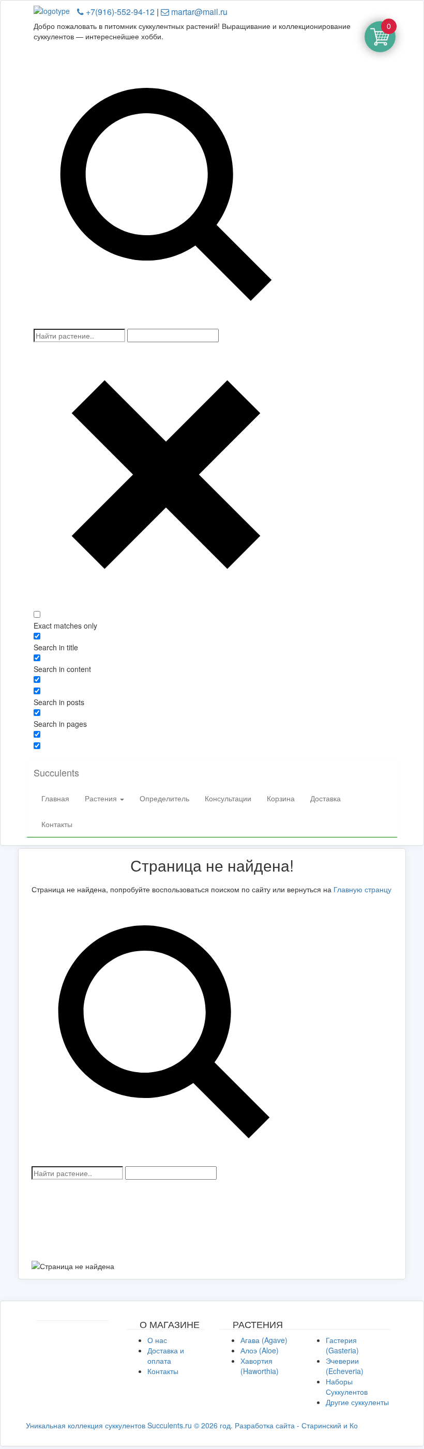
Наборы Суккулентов (347, 1386)
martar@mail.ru (198, 12)
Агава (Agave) (263, 1340)
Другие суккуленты (357, 1402)
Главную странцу (362, 889)
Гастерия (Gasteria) (342, 1345)
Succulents (56, 772)
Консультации (228, 798)
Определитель (164, 798)
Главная (55, 798)
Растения (102, 798)
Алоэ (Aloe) (259, 1350)
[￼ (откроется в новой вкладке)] (73, 1326)
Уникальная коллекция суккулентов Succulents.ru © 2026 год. (129, 1425)
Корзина (281, 798)
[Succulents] (55, 10)
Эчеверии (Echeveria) (345, 1365)
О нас (157, 1340)
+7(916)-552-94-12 (119, 12)
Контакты (56, 824)
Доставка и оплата (165, 1355)
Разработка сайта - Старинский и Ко (296, 1425)
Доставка (325, 798)
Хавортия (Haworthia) (259, 1365)
